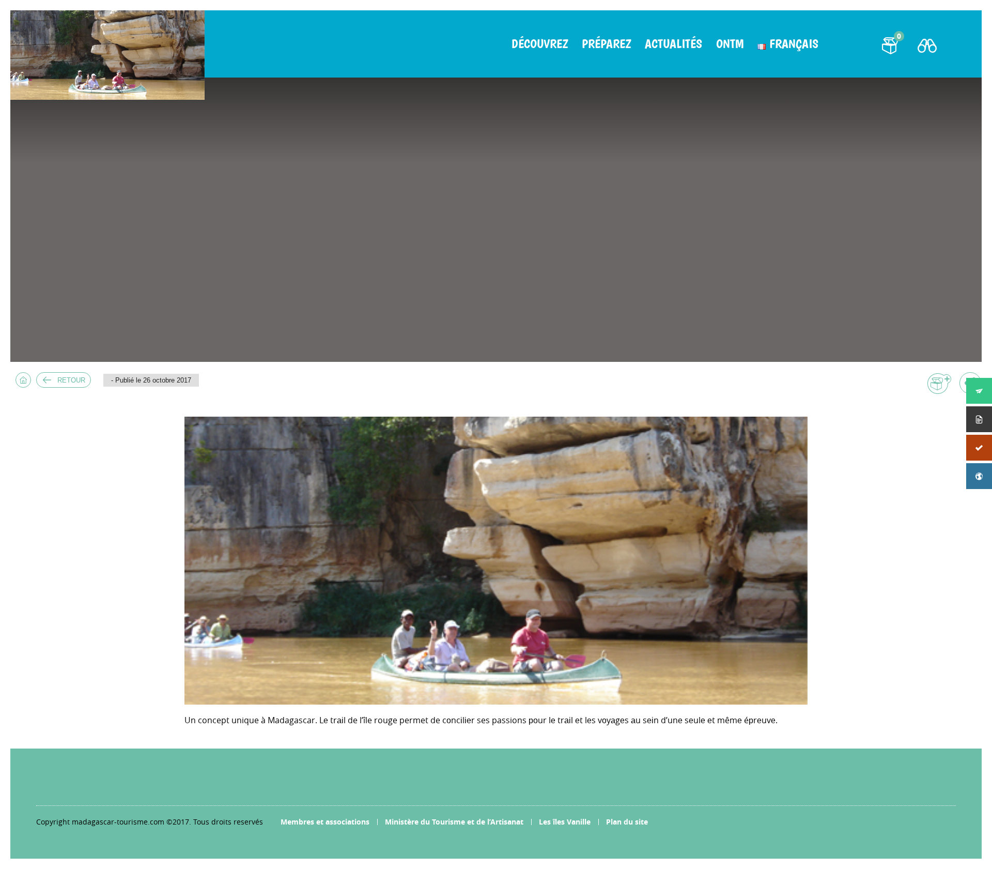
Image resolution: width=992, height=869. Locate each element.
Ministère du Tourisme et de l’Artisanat (454, 822)
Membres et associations (325, 822)
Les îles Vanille (565, 822)
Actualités (673, 44)
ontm (729, 44)
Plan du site (627, 822)
